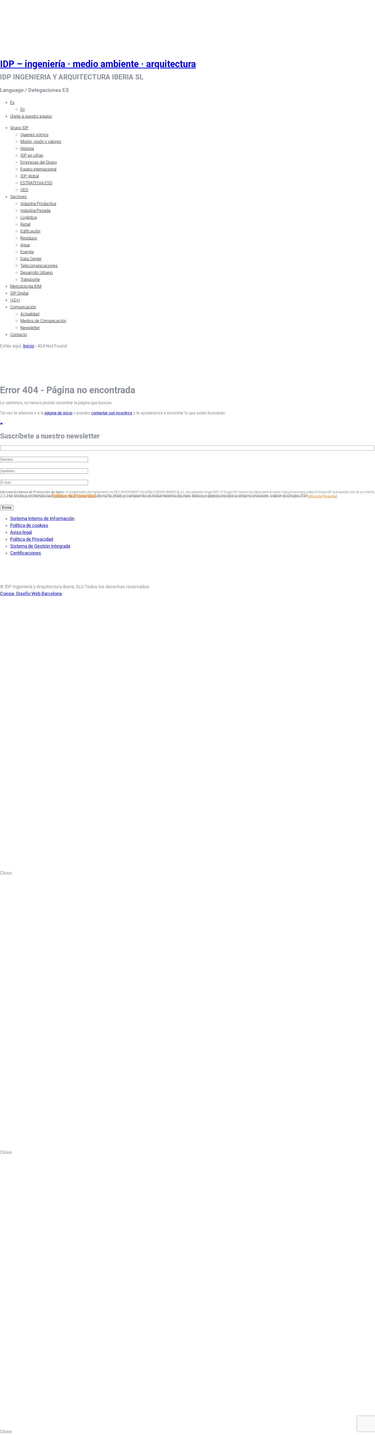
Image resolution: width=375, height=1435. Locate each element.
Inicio (28, 346)
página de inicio (58, 413)
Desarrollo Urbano (36, 272)
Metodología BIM (25, 286)
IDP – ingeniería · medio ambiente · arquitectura (98, 64)
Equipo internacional (38, 169)
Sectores (18, 196)
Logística (28, 217)
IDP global (29, 176)
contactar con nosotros (111, 413)
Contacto (18, 334)
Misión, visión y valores (40, 141)
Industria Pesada (35, 210)
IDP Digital (19, 293)
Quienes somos (34, 134)
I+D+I (15, 300)
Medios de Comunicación (43, 320)
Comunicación (23, 307)
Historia (27, 148)
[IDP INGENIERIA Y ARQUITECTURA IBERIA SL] (13, 24)
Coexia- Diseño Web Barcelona (31, 593)
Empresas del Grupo (38, 162)
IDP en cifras (31, 155)
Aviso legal (21, 532)
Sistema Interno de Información (42, 518)
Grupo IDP (19, 127)
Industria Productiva (38, 203)
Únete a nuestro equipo (31, 116)
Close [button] (6, 873)
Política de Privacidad (322, 496)
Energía (27, 251)
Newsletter (30, 327)
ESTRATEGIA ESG (36, 183)
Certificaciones (25, 553)
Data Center (31, 258)
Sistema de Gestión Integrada (40, 546)
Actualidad (29, 314)
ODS (24, 189)
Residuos (28, 238)
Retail (25, 224)
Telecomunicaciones (39, 265)
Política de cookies (29, 525)
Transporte (30, 279)
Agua (25, 245)
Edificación (30, 231)
